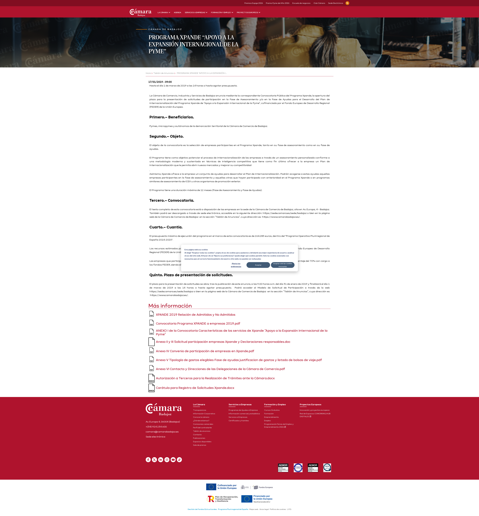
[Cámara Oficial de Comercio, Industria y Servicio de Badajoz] (140, 12)
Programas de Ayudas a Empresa (243, 410)
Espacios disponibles (202, 441)
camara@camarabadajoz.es (162, 431)
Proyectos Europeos (247, 12)
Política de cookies (278, 509)
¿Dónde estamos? (201, 420)
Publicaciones (199, 438)
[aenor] (283, 467)
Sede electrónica (155, 436)
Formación (269, 413)
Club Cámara (319, 3)
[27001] (298, 467)
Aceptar (258, 265)
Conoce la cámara (201, 417)
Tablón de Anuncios (163, 73)
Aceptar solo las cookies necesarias (282, 265)
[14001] (313, 467)
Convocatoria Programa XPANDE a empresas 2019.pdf (198, 323)
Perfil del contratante (202, 427)
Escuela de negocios (301, 3)
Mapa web (253, 509)
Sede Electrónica (335, 3)
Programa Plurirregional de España (233, 509)
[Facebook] (148, 459)
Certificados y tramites (239, 420)
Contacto (197, 434)
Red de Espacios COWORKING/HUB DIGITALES (315, 415)
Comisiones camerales (203, 424)
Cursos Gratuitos (272, 410)
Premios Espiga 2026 (253, 3)
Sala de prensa (199, 445)
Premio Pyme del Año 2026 (277, 3)
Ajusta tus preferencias (236, 265)
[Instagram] (166, 459)
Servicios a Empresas (195, 12)
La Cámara (163, 12)
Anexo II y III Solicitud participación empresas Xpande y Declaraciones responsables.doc (223, 342)
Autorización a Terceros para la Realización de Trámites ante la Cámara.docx (215, 378)
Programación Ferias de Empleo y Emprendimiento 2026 (279, 425)
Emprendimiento (271, 417)
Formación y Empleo (221, 12)
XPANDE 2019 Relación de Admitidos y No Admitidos (195, 314)
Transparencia (199, 410)
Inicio (148, 73)
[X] (154, 459)
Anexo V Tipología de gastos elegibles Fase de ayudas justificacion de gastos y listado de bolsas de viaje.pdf (239, 360)
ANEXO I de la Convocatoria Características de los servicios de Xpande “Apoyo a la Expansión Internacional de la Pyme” (241, 332)
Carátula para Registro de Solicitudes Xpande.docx (195, 388)
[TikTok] (179, 459)
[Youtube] (173, 459)
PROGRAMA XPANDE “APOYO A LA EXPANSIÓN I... (201, 73)
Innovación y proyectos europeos (315, 410)
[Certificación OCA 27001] (327, 467)
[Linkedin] (160, 459)
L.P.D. (289, 509)
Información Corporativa (204, 413)
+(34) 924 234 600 (156, 426)
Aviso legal (264, 509)
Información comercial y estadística (244, 413)
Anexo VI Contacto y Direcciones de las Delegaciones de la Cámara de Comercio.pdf (220, 369)
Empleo (267, 420)
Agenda (177, 12)
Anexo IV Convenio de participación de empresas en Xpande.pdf (205, 351)
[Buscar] (347, 3)
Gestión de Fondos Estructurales (202, 509)
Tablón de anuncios (201, 431)
